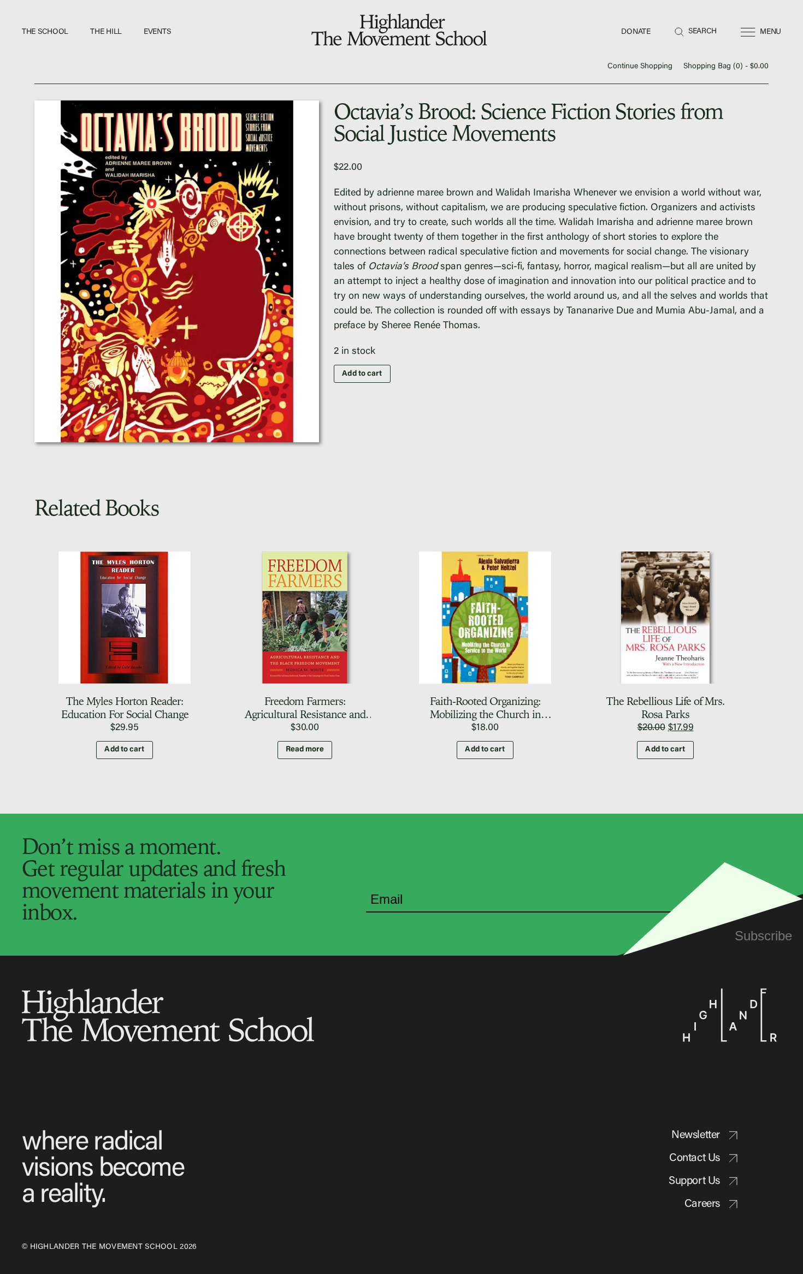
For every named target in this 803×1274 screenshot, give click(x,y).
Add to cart (362, 374)
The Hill (106, 32)
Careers (702, 1204)
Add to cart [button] (124, 750)
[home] (401, 32)
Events (157, 32)
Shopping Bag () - (726, 66)
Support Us (694, 1181)
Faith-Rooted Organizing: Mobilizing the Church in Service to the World (485, 714)
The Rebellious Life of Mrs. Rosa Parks (665, 707)
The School (45, 32)
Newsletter (695, 1135)
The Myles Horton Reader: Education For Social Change (124, 707)
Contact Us (694, 1158)
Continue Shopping (639, 66)
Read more (305, 750)
